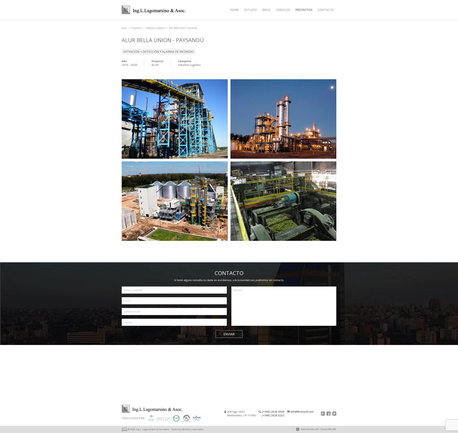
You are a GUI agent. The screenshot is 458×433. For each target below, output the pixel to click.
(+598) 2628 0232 (273, 415)
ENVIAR (229, 334)
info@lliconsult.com (302, 411)
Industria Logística (189, 65)
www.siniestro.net (310, 429)
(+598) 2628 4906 (273, 411)
